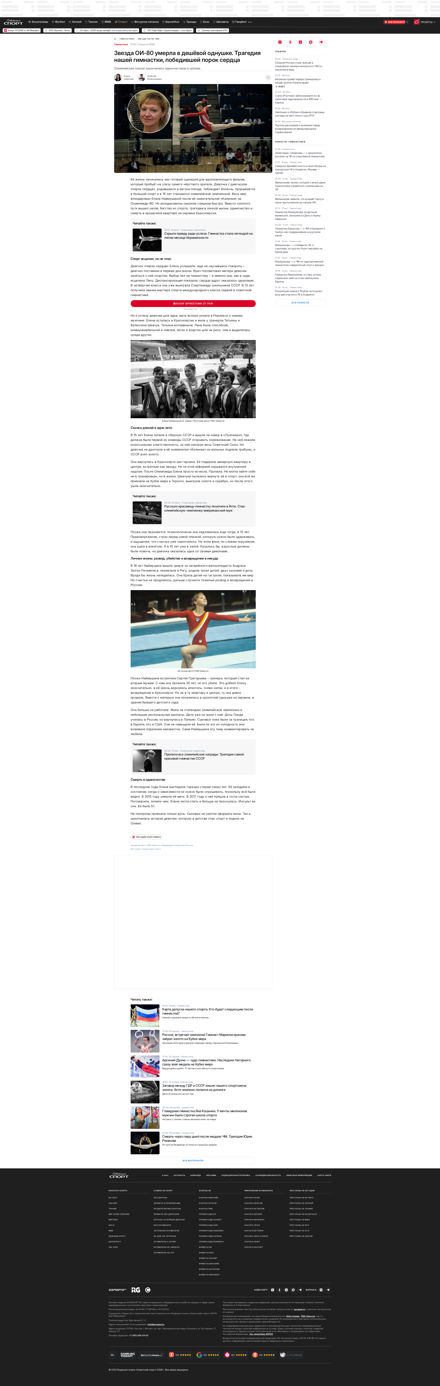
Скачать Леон (252, 1225)
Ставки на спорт (163, 1191)
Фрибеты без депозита (166, 1214)
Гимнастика (121, 44)
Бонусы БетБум (208, 1203)
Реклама (211, 1175)
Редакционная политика (236, 1175)
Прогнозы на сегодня (302, 1191)
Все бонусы (160, 1198)
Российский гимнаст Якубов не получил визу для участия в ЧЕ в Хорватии (298, 292)
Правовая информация (299, 1175)
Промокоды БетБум (210, 1236)
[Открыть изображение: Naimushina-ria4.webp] (193, 629)
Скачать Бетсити (253, 1231)
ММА (111, 1231)
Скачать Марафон (254, 1220)
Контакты (179, 1175)
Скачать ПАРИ (252, 1198)
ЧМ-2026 (113, 1247)
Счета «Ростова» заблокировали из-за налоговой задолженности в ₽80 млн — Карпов (298, 99)
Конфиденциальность (268, 1175)
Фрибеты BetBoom (209, 1269)
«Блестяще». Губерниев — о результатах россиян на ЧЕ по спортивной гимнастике (299, 154)
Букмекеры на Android (167, 1247)
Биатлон (113, 1220)
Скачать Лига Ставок (256, 1236)
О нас (165, 1175)
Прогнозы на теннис (301, 1209)
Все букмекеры (162, 1225)
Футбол (113, 1198)
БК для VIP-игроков (165, 1236)
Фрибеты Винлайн (209, 1264)
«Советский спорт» (151, 849)
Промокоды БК (207, 1214)
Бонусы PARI (206, 1209)
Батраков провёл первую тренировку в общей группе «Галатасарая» (298, 81)
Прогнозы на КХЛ (299, 1231)
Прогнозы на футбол (302, 1198)
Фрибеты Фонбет (208, 1258)
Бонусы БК (205, 1191)
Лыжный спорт (117, 1236)
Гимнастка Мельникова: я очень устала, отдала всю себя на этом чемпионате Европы (298, 278)
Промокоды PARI (208, 1225)
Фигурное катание (119, 1214)
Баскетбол (115, 1242)
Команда (195, 1175)
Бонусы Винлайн (208, 1198)
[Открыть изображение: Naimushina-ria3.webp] (193, 379)
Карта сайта (324, 1175)
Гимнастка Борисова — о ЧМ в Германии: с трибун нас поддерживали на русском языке (300, 232)
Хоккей (113, 1203)
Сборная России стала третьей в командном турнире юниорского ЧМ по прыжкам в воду (298, 66)
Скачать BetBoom (254, 1209)
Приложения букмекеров (258, 1191)
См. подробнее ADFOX (261, 1334)
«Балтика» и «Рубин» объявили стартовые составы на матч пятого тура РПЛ (299, 114)
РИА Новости (308, 1316)
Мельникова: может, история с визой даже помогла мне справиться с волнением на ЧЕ (300, 186)
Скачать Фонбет (253, 1214)
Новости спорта (118, 1191)
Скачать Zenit (252, 1242)
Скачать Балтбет (253, 1247)
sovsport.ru (299, 1309)
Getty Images (293, 1316)
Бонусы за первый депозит (169, 1220)
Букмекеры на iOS (164, 1253)
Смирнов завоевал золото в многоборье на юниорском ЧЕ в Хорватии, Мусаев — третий (300, 169)
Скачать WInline (253, 1203)
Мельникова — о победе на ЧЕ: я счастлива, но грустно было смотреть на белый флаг (298, 248)
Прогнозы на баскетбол (303, 1214)
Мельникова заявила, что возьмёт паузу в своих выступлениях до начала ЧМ (299, 200)
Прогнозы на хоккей (301, 1203)
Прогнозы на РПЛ (299, 1225)
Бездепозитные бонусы (167, 1209)
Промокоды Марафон (211, 1242)
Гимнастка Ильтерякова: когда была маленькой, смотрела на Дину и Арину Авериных (298, 215)
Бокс (111, 1225)
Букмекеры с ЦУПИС (165, 1242)
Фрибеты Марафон (209, 1275)
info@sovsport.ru (155, 1324)
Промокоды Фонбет (210, 1220)
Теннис (113, 1209)
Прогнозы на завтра (301, 1236)
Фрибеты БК (205, 1247)
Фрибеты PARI (206, 1253)
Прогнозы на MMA (300, 1220)
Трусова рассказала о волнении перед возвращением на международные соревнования (297, 129)
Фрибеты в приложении (167, 1203)
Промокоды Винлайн (211, 1231)
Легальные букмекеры (166, 1231)
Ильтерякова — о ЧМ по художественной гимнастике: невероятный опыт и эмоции (299, 263)
